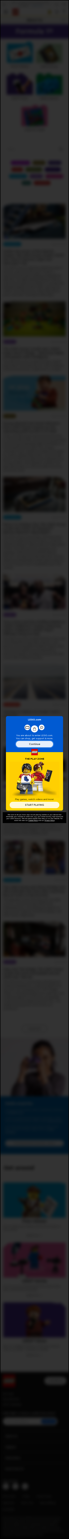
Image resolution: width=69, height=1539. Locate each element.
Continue (34, 744)
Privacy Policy (50, 820)
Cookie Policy (33, 820)
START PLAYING (34, 805)
